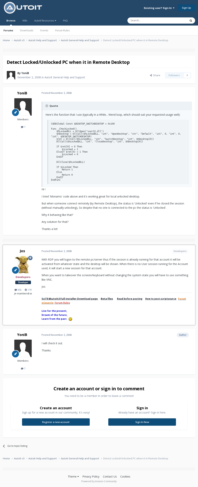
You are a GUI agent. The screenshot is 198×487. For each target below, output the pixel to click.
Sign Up (186, 7)
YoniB (25, 73)
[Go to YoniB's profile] (11, 75)
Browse (10, 20)
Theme (72, 476)
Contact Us (110, 476)
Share (156, 75)
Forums (8, 30)
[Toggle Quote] (47, 105)
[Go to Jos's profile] (23, 264)
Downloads (26, 30)
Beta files (107, 298)
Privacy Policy (90, 476)
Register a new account (56, 422)
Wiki (24, 20)
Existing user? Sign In (158, 8)
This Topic (175, 20)
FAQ (65, 20)
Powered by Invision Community (99, 481)
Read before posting (129, 298)
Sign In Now (142, 422)
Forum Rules (62, 30)
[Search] (191, 20)
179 (29, 289)
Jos (22, 251)
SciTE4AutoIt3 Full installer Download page (70, 298)
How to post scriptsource (160, 298)
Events (44, 30)
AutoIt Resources (44, 20)
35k (19, 289)
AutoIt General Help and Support (64, 77)
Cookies (125, 476)
